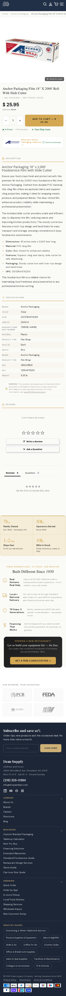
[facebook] (16, 791)
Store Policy (25, 980)
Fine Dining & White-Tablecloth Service (26, 930)
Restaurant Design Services (18, 862)
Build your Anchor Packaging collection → (31, 142)
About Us (8, 802)
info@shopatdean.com (15, 785)
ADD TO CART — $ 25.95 (44, 120)
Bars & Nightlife (51, 937)
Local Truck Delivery (14, 899)
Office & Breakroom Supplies (20, 951)
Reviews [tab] (10, 472)
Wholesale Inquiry (12, 909)
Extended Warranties (14, 853)
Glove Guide (10, 867)
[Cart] (56, 4)
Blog (5, 821)
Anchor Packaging (19, 14)
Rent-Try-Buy (10, 843)
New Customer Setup (14, 913)
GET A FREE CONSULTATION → (33, 660)
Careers (7, 811)
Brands (7, 807)
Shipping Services (12, 904)
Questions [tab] (30, 472)
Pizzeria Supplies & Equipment (21, 937)
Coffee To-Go (30, 944)
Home (5, 14)
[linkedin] (5, 791)
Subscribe (50, 748)
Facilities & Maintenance (46, 959)
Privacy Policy (9, 980)
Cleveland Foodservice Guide (19, 858)
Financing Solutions (13, 848)
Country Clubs (51, 944)
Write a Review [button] (34, 441)
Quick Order (9, 885)
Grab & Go (11, 944)
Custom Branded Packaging (18, 834)
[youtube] (11, 791)
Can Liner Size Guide (14, 872)
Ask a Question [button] (34, 449)
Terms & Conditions (43, 980)
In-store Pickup (11, 894)
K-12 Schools (43, 965)
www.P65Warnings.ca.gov (35, 392)
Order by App (10, 890)
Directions (8, 816)
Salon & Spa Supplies (17, 959)
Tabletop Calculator (14, 839)
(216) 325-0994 (14, 780)
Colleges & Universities (18, 965)
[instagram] (22, 791)
